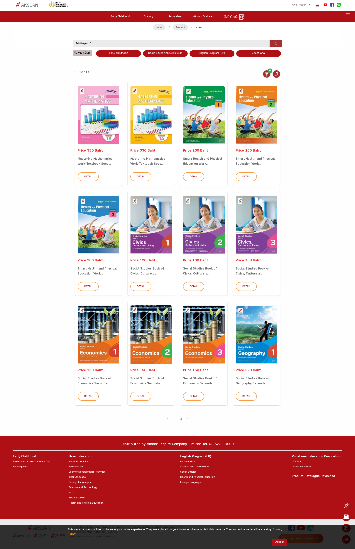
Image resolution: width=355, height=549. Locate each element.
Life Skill (296, 462)
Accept (279, 542)
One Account (300, 5)
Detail (88, 177)
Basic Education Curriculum (165, 53)
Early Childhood (24, 456)
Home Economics (78, 462)
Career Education (302, 467)
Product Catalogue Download (313, 476)
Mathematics (76, 467)
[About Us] (346, 505)
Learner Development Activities (87, 472)
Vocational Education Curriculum (316, 456)
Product (180, 28)
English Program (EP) (212, 53)
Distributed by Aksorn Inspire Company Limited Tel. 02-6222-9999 (177, 444)
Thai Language (77, 477)
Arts (71, 493)
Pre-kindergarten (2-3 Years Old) (31, 462)
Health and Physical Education (86, 503)
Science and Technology (83, 488)
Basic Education (80, 456)
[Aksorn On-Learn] (346, 517)
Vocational (259, 53)
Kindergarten (20, 467)
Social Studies (77, 498)
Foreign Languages (80, 482)
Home (159, 28)
